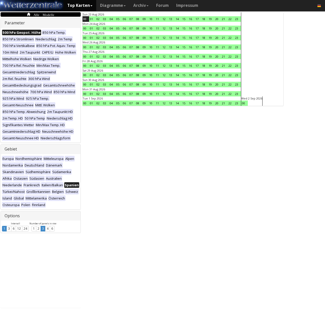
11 (157, 19)
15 (183, 19)
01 (91, 19)
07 (131, 19)
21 (223, 19)
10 (150, 19)
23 (236, 19)
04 (111, 19)
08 (137, 19)
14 (177, 19)
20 (216, 19)
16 (190, 19)
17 (197, 19)
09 (144, 19)
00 (84, 19)
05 (117, 19)
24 (25, 228)
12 (19, 228)
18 (203, 19)
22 (230, 19)
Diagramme (111, 5)
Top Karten (78, 5)
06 (124, 19)
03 (104, 19)
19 (210, 19)
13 (170, 19)
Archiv (139, 5)
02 (98, 19)
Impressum (187, 5)
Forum (162, 5)
